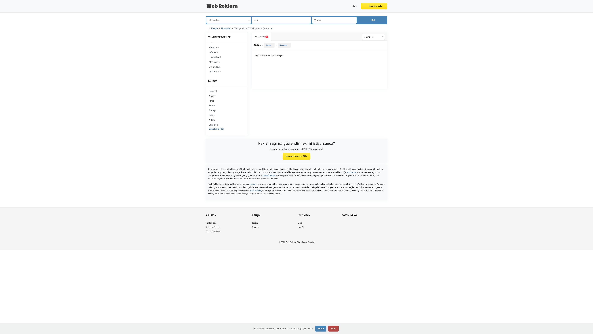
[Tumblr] (365, 224)
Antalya (213, 110)
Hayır (333, 328)
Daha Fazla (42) (216, 129)
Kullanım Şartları (213, 227)
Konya (212, 115)
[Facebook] (344, 224)
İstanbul (213, 91)
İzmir (211, 101)
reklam (253, 184)
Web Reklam (255, 190)
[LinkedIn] (352, 224)
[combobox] (228, 20)
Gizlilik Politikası (213, 231)
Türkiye (214, 28)
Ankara (212, 96)
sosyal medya (268, 175)
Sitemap (255, 227)
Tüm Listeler (260, 36)
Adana (212, 120)
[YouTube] (361, 224)
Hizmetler (226, 28)
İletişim (255, 223)
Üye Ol (301, 227)
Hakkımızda (211, 223)
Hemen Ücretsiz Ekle (296, 156)
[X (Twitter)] (348, 224)
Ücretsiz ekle (375, 6)
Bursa (212, 105)
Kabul (321, 328)
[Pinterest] (357, 224)
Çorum (268, 45)
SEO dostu (351, 172)
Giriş (300, 223)
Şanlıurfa (213, 125)
